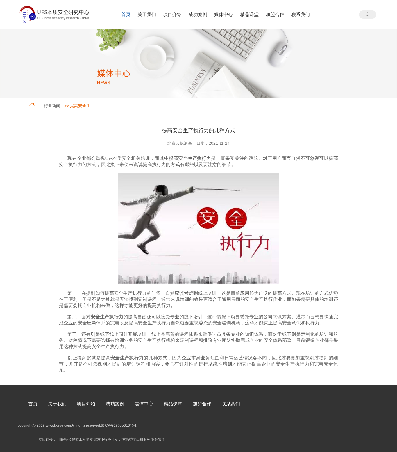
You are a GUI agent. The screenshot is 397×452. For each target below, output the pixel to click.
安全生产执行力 (194, 158)
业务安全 (158, 439)
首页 (125, 14)
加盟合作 (275, 14)
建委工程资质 (82, 439)
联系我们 (300, 14)
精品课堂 (249, 14)
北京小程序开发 (106, 439)
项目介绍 (172, 14)
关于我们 (146, 14)
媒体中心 (223, 14)
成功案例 (198, 14)
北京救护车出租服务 (134, 439)
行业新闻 (52, 105)
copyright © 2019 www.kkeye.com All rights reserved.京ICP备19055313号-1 (77, 425)
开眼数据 (64, 439)
